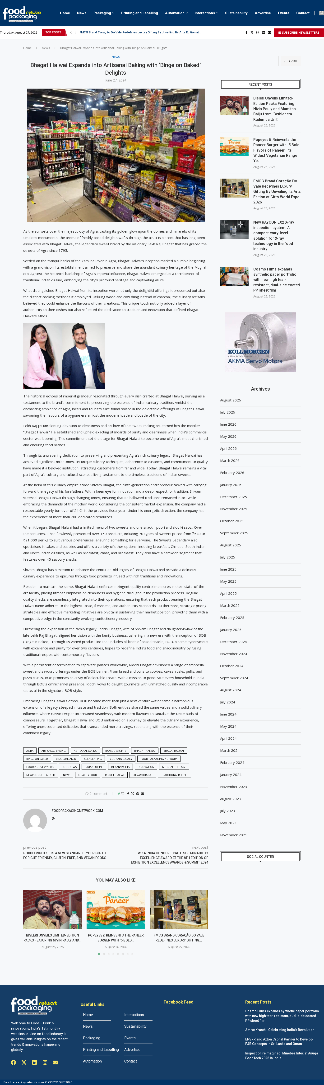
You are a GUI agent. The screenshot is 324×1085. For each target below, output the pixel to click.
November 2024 (233, 653)
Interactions (205, 13)
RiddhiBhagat (115, 775)
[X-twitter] (24, 1062)
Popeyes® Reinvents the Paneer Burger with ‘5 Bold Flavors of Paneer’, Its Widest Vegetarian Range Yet (276, 150)
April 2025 (228, 593)
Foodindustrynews (40, 767)
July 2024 (227, 702)
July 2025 (227, 557)
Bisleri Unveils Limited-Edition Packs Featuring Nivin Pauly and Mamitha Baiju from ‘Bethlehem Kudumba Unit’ (274, 109)
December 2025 (233, 496)
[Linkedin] (263, 32)
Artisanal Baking (54, 750)
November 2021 (233, 835)
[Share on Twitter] (132, 793)
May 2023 (228, 822)
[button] (71, 32)
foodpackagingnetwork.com (77, 811)
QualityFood (87, 775)
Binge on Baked (37, 759)
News (81, 13)
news (66, 775)
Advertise (263, 13)
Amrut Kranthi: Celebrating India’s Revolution (280, 1030)
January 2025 (230, 629)
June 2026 (228, 424)
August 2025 (230, 545)
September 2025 (234, 533)
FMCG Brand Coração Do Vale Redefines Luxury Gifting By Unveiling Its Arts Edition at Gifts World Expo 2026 (277, 192)
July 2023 (227, 810)
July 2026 (227, 412)
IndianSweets (120, 767)
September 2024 (234, 677)
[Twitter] (252, 32)
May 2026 (228, 436)
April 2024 (228, 738)
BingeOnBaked (66, 759)
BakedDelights (115, 750)
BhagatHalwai (173, 750)
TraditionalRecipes (174, 775)
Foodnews (69, 767)
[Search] (321, 13)
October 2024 (231, 665)
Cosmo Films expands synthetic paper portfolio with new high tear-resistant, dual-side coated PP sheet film (276, 280)
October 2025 (231, 520)
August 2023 (230, 798)
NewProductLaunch (40, 775)
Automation (175, 13)
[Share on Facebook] (128, 793)
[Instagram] (257, 32)
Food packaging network (158, 759)
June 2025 (228, 569)
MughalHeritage (174, 767)
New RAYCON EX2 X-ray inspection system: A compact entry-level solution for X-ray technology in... (149, 32)
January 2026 (230, 484)
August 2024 (230, 690)
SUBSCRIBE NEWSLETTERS (300, 33)
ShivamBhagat (143, 775)
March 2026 (230, 460)
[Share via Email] (142, 793)
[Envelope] (55, 1062)
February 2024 (232, 762)
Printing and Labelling (139, 13)
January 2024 (230, 774)
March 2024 (230, 750)
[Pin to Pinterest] (137, 793)
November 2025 (233, 508)
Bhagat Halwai (144, 750)
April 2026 (228, 448)
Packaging (102, 13)
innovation (146, 767)
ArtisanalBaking (85, 750)
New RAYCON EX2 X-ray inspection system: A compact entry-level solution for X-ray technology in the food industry (273, 235)
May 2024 (228, 726)
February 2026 (232, 472)
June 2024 (228, 714)
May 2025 (228, 581)
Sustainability (236, 13)
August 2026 (230, 400)
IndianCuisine (94, 767)
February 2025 (232, 617)
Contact (303, 13)
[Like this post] (122, 793)
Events (283, 13)
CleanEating (93, 759)
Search (290, 61)
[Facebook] (246, 32)
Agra (29, 750)
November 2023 (233, 786)
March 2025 (230, 605)
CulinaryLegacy (121, 759)
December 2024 (233, 641)
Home (65, 13)
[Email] (269, 32)
